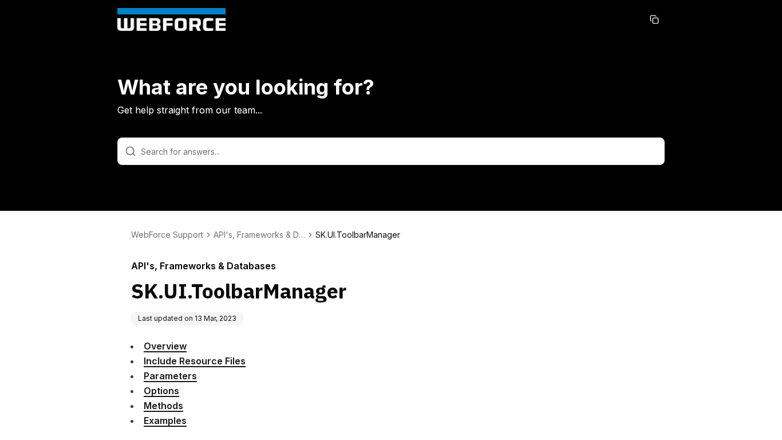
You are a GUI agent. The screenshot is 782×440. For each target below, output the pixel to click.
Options (161, 390)
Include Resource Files (195, 361)
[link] (357, 235)
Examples (165, 420)
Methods (163, 405)
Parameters (170, 376)
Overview (165, 346)
